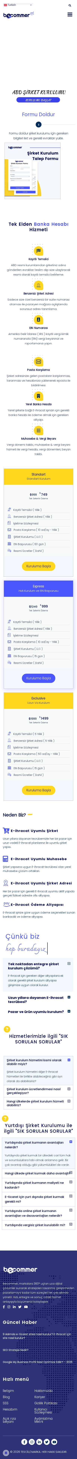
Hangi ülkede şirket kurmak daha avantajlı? (37, 1173)
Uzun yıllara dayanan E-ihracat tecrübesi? (36, 999)
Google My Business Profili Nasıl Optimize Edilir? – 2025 (38, 1362)
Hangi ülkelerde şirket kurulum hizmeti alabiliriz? (35, 1103)
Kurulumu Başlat (38, 100)
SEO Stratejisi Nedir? (15, 1350)
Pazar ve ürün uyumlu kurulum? (36, 1011)
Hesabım (10, 1409)
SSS (5, 1403)
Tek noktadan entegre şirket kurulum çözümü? (33, 966)
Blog (6, 1396)
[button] (38, 965)
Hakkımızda (43, 1390)
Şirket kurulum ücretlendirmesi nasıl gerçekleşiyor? (34, 1091)
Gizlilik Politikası (45, 1403)
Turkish (11, 5)
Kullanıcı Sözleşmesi (43, 1411)
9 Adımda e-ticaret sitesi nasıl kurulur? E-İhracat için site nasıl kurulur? (37, 1336)
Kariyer (39, 1396)
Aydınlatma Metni (43, 1420)
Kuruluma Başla (38, 566)
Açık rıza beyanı (9, 1420)
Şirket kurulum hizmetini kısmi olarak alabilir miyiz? (34, 1062)
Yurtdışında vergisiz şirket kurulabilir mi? (35, 1225)
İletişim (8, 1390)
